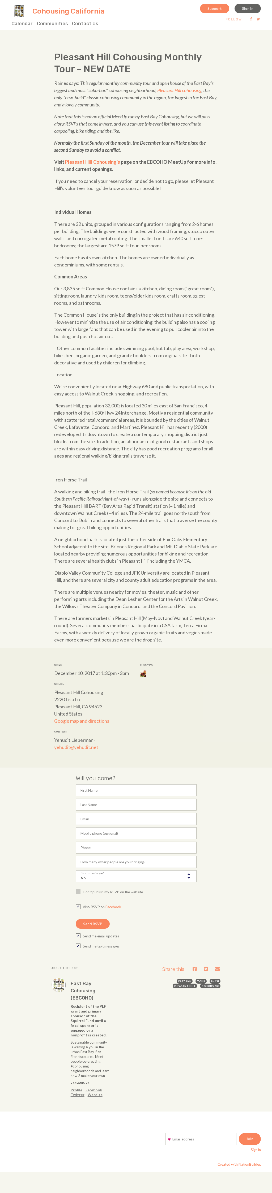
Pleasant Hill (185, 986)
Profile (76, 1090)
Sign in (247, 8)
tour (201, 981)
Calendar (22, 24)
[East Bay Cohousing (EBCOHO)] (59, 985)
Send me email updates (101, 936)
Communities (52, 24)
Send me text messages (101, 946)
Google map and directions (81, 721)
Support (214, 8)
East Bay (184, 981)
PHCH (215, 981)
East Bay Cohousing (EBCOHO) (83, 991)
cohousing (210, 986)
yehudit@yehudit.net (76, 747)
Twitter (77, 1095)
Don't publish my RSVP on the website (113, 892)
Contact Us (85, 24)
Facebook (113, 907)
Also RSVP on (102, 907)
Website (95, 1095)
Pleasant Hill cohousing (179, 90)
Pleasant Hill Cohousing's (92, 162)
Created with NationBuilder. (239, 1164)
